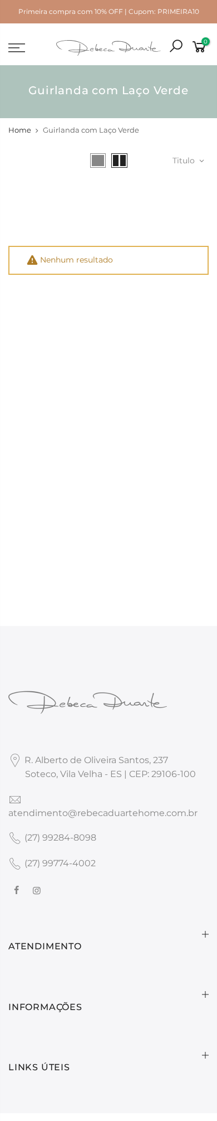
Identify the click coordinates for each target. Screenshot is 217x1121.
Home (19, 129)
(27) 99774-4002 (60, 863)
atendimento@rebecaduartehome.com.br (103, 813)
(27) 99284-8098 (60, 837)
